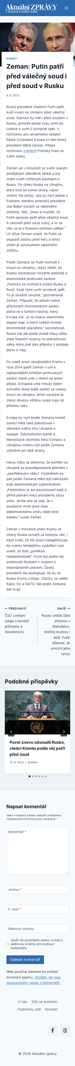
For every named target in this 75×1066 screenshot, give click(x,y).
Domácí (11, 58)
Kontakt (51, 1009)
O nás (22, 1002)
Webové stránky (21, 929)
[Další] (64, 731)
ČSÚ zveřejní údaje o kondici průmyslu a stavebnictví (17, 620)
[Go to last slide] (11, 731)
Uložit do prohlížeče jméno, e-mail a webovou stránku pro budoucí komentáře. (37, 944)
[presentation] (37, 712)
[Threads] (65, 1030)
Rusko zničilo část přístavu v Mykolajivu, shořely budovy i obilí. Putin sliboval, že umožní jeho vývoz (56, 631)
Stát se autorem (44, 1002)
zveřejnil (30, 151)
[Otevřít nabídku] (66, 8)
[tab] (30, 776)
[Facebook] (52, 1030)
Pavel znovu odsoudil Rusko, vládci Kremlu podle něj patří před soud (37, 748)
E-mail (14, 909)
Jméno (15, 890)
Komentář (17, 832)
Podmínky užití (29, 1009)
